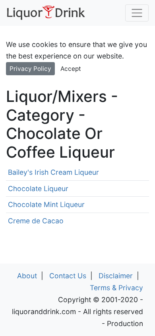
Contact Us (67, 276)
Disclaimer (116, 276)
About (27, 276)
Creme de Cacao (36, 221)
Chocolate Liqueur (38, 188)
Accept (70, 68)
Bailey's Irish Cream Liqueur (53, 172)
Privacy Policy (30, 68)
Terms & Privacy (116, 287)
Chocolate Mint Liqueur (46, 204)
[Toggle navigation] (137, 12)
